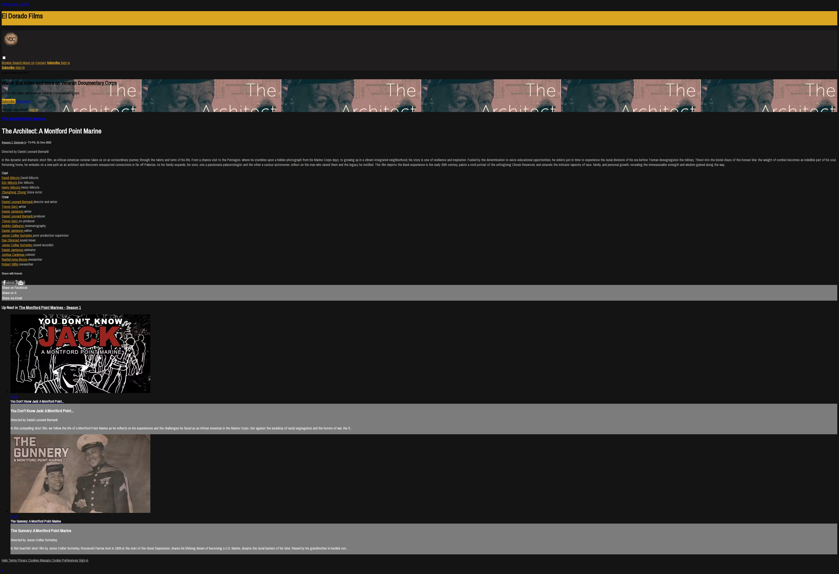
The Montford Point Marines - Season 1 (50, 307)
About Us (28, 62)
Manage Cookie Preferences (59, 560)
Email (21, 282)
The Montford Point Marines (24, 118)
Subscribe (9, 101)
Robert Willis (10, 264)
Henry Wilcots (11, 187)
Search (17, 62)
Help (5, 560)
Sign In (20, 67)
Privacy (23, 560)
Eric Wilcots (10, 182)
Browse (7, 62)
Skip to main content (15, 4)
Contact (40, 62)
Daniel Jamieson (13, 211)
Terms (13, 560)
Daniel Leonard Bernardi (18, 201)
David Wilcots (11, 177)
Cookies (34, 560)
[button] (4, 57)
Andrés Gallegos (13, 225)
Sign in (65, 62)
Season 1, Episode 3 (14, 142)
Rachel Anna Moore (15, 259)
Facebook (8, 282)
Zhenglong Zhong (14, 192)
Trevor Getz (10, 206)
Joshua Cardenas (13, 254)
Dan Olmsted (11, 240)
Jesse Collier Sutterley (17, 235)
